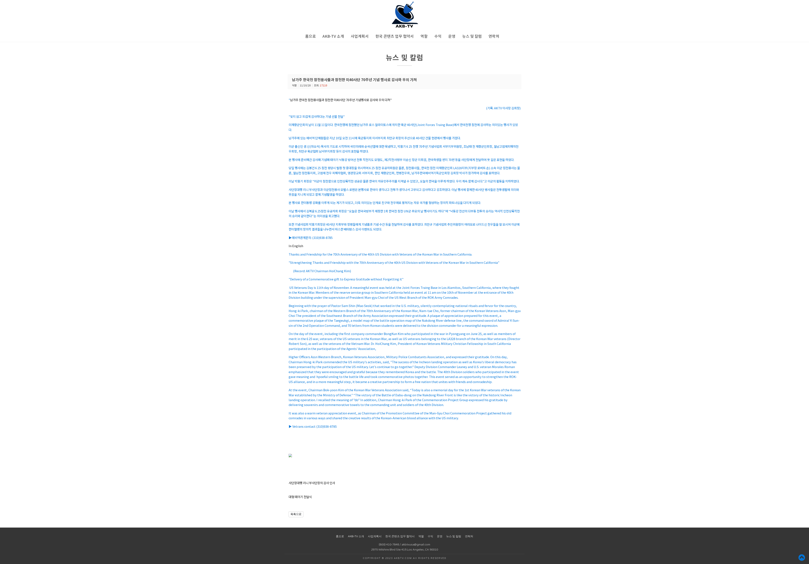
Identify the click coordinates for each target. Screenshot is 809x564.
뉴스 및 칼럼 (472, 36)
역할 (424, 36)
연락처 (494, 36)
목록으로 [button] (296, 514)
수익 (438, 36)
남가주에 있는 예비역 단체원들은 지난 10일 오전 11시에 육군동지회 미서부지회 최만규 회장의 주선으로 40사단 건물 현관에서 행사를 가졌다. (375, 138)
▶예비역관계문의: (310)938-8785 (311, 237)
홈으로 (310, 36)
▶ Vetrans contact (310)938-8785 (313, 426)
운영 (451, 36)
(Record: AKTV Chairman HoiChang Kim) (322, 271)
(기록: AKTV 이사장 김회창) (503, 108)
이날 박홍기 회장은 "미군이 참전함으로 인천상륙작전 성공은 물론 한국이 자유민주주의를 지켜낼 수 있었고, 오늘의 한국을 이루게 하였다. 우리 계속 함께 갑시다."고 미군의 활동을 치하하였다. (404, 181)
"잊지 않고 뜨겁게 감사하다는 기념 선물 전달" (317, 116)
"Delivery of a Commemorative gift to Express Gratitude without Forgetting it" (346, 279)
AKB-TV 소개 (333, 36)
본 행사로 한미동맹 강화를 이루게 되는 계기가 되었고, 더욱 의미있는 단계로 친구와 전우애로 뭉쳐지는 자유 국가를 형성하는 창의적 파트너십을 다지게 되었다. (385, 202)
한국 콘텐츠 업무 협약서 (394, 36)
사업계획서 (360, 36)
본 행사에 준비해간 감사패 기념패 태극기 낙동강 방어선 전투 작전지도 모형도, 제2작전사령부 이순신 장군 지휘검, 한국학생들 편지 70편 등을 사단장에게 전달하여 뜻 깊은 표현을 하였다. (401, 159)
